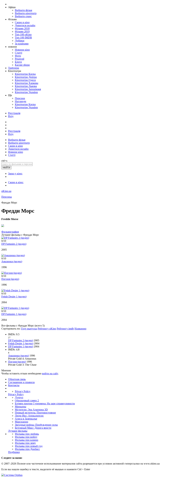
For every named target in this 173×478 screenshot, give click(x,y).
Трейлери (13, 67)
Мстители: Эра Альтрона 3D (31, 409)
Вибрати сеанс (23, 16)
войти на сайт (50, 373)
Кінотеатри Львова (26, 86)
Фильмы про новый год (28, 446)
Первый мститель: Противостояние (35, 412)
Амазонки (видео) (11, 261)
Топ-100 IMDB (23, 37)
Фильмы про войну (26, 436)
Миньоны (20, 406)
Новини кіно (22, 49)
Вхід (10, 116)
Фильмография (10, 231)
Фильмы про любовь (27, 433)
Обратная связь (17, 379)
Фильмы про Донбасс (27, 449)
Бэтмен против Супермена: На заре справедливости (45, 403)
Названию (80, 328)
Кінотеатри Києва (25, 74)
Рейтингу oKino (47, 328)
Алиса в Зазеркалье (26, 418)
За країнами (22, 43)
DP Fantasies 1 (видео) (13, 314)
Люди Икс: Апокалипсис (29, 415)
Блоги (18, 61)
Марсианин (21, 421)
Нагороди (20, 101)
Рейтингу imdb (65, 328)
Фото (18, 55)
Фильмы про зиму (25, 443)
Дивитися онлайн (25, 25)
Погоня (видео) (10, 279)
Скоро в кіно (22, 22)
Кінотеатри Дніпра (26, 77)
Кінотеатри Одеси (25, 80)
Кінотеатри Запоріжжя (28, 89)
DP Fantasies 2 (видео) (13, 243)
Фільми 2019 (22, 31)
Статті (18, 52)
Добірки (19, 40)
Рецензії (19, 58)
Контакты (13, 385)
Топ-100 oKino (23, 34)
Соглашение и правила (21, 382)
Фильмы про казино (26, 440)
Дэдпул (19, 397)
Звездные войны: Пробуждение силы (36, 424)
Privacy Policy (22, 391)
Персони (20, 98)
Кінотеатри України (26, 92)
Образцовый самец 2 (27, 400)
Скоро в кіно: (15, 182)
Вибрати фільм (23, 10)
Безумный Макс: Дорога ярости (33, 427)
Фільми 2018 (22, 28)
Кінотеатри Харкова (26, 83)
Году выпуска (29, 328)
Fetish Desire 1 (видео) (14, 296)
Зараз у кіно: (15, 173)
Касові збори (22, 64)
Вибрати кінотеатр (25, 13)
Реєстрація (14, 113)
